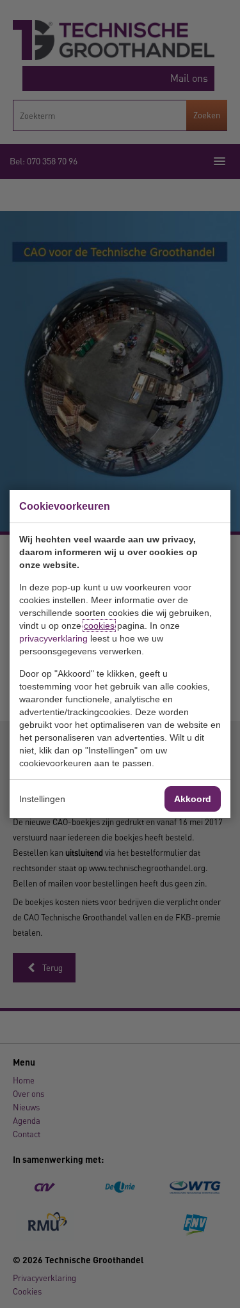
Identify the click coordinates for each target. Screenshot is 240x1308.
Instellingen (42, 799)
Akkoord (192, 799)
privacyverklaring (53, 638)
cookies (99, 625)
